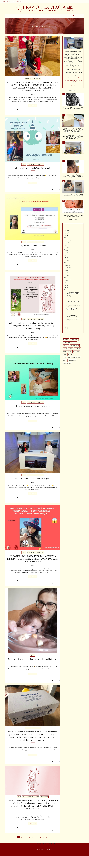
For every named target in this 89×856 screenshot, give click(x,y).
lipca (66, 282)
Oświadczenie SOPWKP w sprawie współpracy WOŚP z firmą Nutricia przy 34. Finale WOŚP (73, 215)
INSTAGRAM (49, 849)
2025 (65, 237)
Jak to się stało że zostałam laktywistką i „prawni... (72, 303)
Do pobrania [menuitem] (67, 16)
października (68, 240)
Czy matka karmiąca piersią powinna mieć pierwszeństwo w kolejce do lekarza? (73, 196)
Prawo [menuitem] (24, 16)
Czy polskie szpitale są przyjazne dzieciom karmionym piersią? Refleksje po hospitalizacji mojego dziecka (73, 176)
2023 (65, 262)
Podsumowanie (76, 351)
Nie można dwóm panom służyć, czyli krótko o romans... (73, 319)
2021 (65, 289)
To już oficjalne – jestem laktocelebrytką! (33, 478)
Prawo (64, 354)
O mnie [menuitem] (13, 1)
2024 (65, 249)
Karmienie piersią (74, 339)
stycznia (67, 247)
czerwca (67, 232)
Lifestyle (32, 655)
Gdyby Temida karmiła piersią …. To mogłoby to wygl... (74, 321)
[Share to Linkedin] (57, 112)
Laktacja (23, 164)
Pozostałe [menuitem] (58, 16)
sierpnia (67, 230)
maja (66, 254)
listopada (67, 265)
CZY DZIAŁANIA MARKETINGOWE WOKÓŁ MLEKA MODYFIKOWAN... (73, 293)
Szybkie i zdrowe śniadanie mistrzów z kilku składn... (72, 316)
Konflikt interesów (75, 345)
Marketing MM (28, 78)
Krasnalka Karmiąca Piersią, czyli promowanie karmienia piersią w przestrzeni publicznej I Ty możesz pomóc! (73, 109)
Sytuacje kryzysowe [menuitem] (49, 16)
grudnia (67, 239)
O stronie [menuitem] (19, 1)
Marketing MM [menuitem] (38, 16)
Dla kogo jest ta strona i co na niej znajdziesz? (73, 81)
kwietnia (67, 233)
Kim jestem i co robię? (73, 77)
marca (66, 257)
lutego (66, 235)
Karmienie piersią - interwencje (69, 342)
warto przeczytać (44, 796)
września (67, 269)
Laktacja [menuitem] (30, 16)
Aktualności (65, 339)
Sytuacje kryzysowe (72, 360)
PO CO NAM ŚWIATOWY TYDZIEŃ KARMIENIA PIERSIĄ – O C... (73, 311)
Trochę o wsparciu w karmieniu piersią (33, 405)
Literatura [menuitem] (17, 16)
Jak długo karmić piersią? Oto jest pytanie (33, 168)
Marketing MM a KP (36, 78)
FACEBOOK (41, 849)
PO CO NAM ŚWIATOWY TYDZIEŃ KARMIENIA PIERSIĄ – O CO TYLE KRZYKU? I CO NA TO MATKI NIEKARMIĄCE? (32, 559)
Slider (64, 360)
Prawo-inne (70, 354)
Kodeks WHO (66, 345)
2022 (65, 277)
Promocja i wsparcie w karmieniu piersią (35, 164)
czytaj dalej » (33, 105)
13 (43, 837)
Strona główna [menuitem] (6, 1)
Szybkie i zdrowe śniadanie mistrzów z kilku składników (32, 658)
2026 (65, 229)
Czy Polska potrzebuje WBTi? (33, 245)
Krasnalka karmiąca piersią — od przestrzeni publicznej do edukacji (73, 156)
